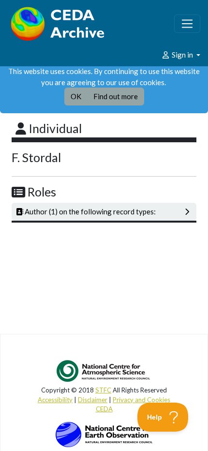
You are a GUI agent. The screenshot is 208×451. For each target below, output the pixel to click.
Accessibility (55, 400)
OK (76, 96)
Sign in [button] (182, 54)
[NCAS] (104, 370)
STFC (103, 390)
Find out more (115, 96)
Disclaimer (92, 400)
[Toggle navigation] (187, 24)
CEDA (104, 409)
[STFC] (104, 433)
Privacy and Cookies (141, 400)
